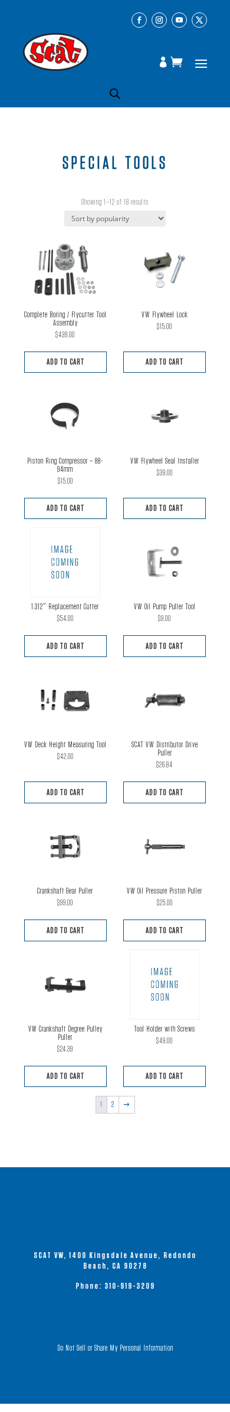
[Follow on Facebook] (139, 20)
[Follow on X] (199, 20)
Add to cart (65, 361)
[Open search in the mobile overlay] (115, 93)
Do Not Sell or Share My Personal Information (115, 1348)
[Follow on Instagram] (159, 20)
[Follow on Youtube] (179, 20)
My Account (164, 63)
